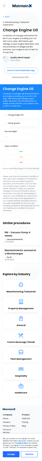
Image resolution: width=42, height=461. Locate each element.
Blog (24, 426)
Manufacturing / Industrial (17, 22)
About (5, 418)
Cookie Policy (21, 443)
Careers (6, 422)
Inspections (8, 25)
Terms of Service (7, 431)
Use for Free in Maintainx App (21, 70)
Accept (11, 454)
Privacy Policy (9, 426)
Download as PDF (20, 77)
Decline (29, 454)
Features (26, 418)
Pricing (25, 422)
